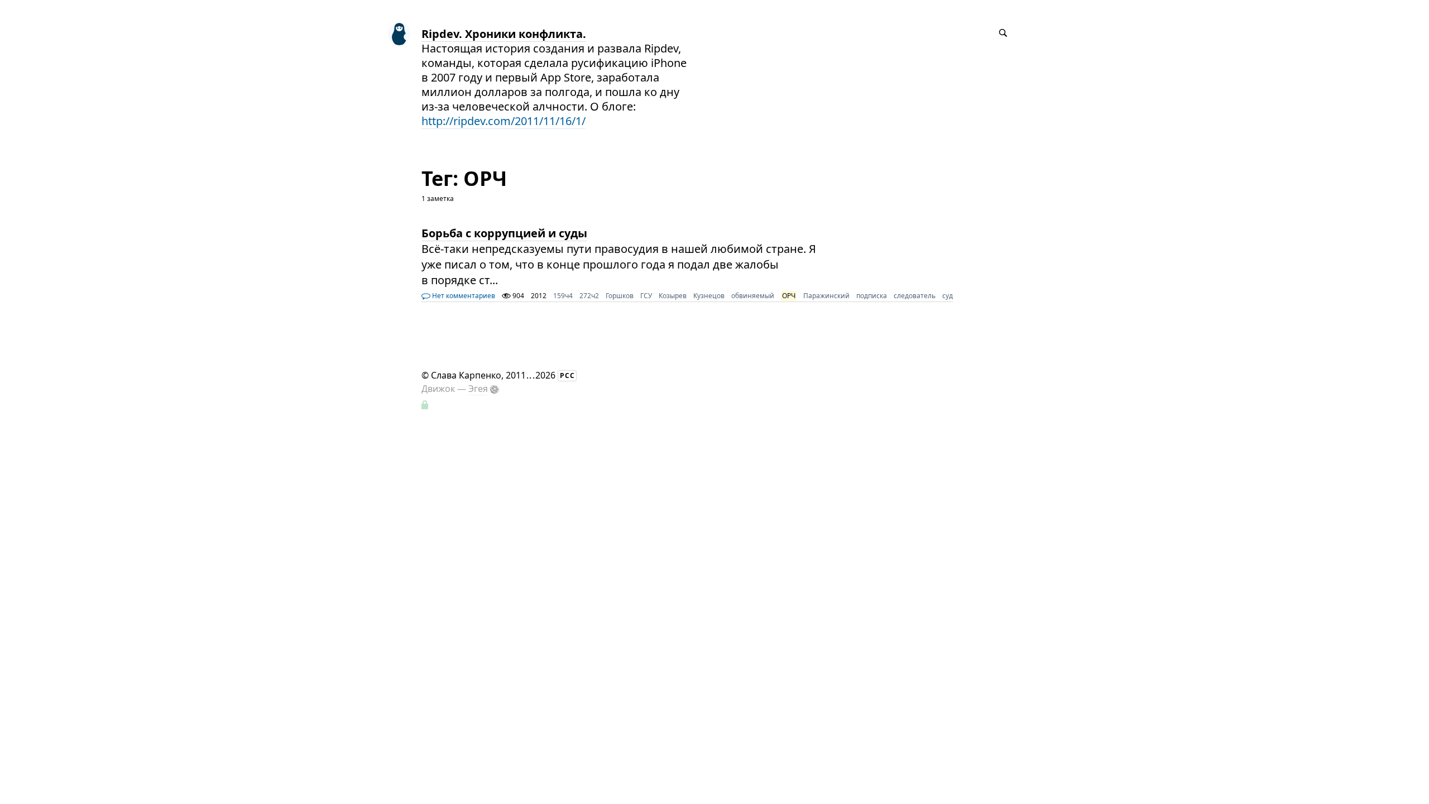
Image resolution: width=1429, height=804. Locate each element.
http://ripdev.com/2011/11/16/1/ (503, 120)
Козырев (673, 295)
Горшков (620, 295)
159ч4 (563, 295)
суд (947, 295)
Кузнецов (709, 295)
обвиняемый (752, 295)
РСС (567, 375)
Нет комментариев (462, 295)
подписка (871, 295)
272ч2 (589, 295)
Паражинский (826, 295)
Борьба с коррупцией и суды (504, 233)
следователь (915, 295)
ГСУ (646, 295)
